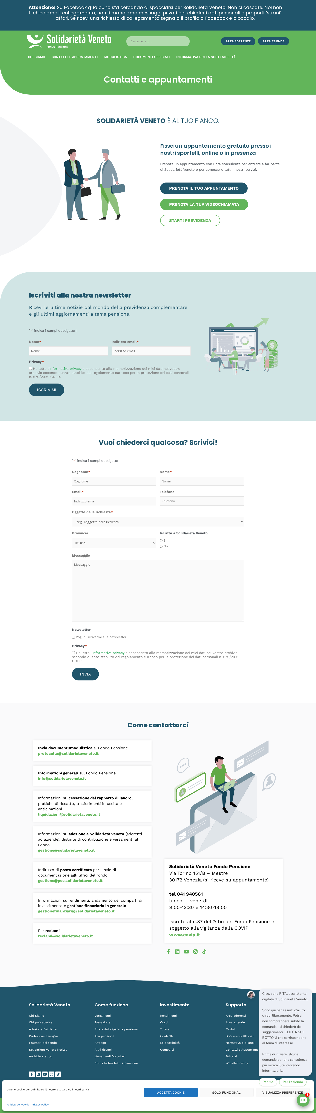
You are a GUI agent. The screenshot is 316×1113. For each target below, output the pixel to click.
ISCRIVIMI (46, 389)
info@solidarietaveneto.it (62, 778)
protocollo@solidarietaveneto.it (68, 753)
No (166, 546)
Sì (165, 540)
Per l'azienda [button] (293, 1082)
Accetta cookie (171, 1093)
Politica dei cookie (17, 1104)
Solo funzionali (227, 1093)
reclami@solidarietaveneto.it (65, 936)
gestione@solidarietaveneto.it (66, 850)
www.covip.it (184, 934)
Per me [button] (268, 1082)
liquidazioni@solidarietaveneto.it (69, 814)
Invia (85, 674)
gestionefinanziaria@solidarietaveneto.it (76, 911)
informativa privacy (65, 369)
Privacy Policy (40, 1104)
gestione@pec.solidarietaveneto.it (70, 880)
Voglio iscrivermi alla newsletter (101, 637)
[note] (285, 1032)
